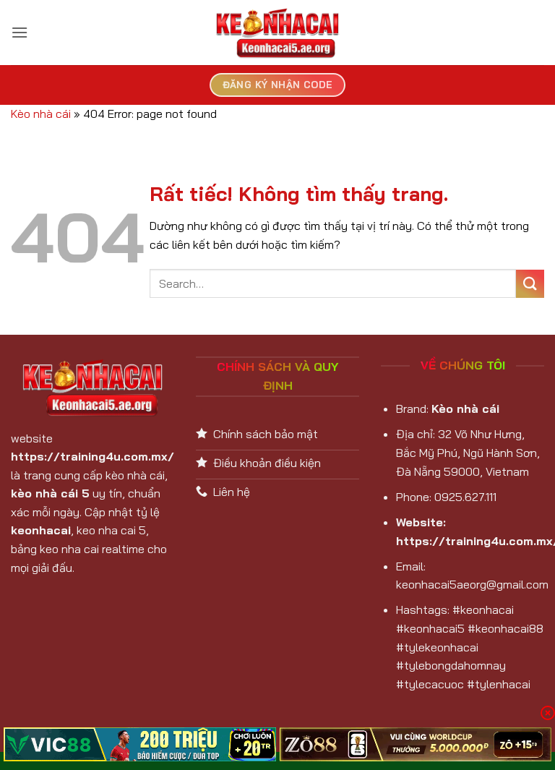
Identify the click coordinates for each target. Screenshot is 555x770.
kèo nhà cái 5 (50, 493)
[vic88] (140, 744)
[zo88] (416, 744)
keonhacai (41, 530)
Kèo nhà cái (41, 113)
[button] (19, 32)
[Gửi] (530, 284)
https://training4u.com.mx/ (92, 456)
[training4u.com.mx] (277, 33)
